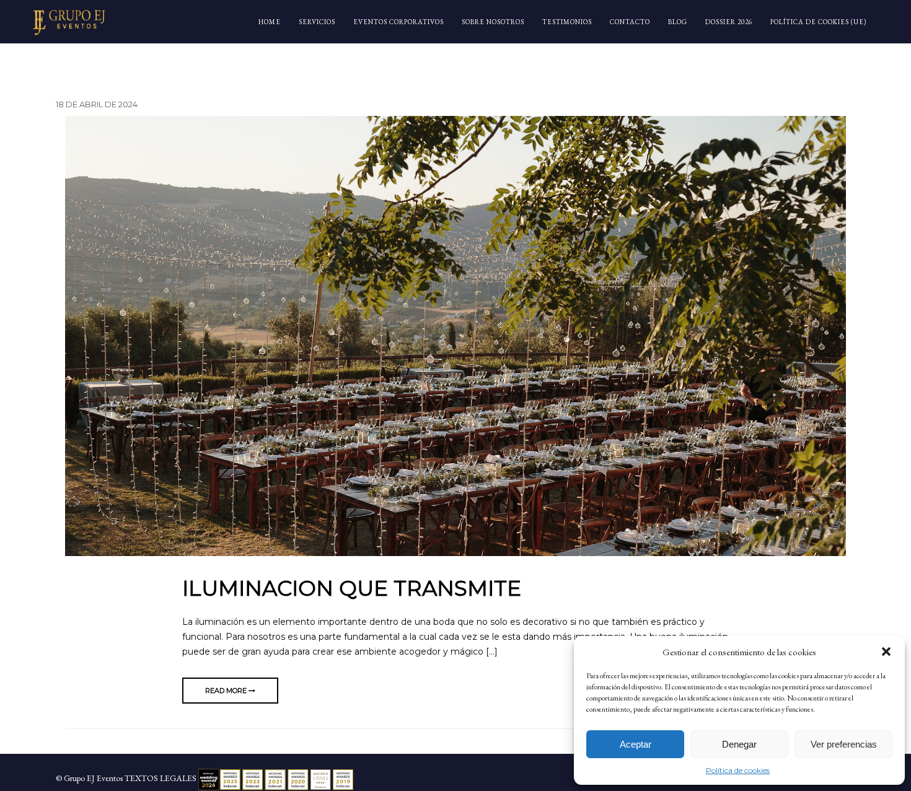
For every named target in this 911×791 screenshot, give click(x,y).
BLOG (677, 21)
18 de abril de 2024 (97, 104)
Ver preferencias (844, 744)
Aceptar (635, 744)
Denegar (739, 744)
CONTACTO (630, 21)
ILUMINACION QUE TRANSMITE (351, 588)
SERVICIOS (317, 21)
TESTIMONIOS (567, 21)
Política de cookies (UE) (818, 21)
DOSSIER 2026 (728, 21)
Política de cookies (738, 770)
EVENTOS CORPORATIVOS (398, 21)
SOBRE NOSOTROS (493, 21)
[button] (886, 651)
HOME (269, 21)
